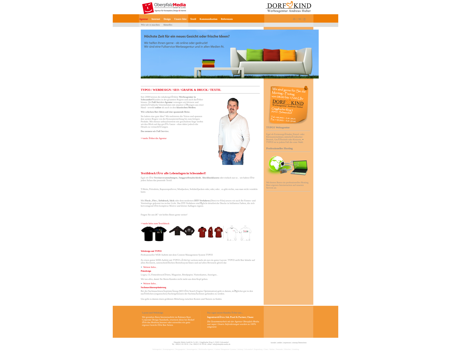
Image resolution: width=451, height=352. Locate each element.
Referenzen (227, 19)
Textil (193, 19)
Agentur (143, 19)
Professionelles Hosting (279, 148)
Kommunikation (208, 19)
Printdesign (146, 271)
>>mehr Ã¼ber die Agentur (153, 138)
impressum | (287, 343)
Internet (156, 19)
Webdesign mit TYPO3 (151, 251)
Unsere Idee (180, 19)
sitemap (295, 343)
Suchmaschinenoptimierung (153, 287)
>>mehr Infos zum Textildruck (155, 223)
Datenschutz (302, 343)
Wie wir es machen (150, 25)
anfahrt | (280, 343)
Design (167, 19)
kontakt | (274, 343)
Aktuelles (167, 25)
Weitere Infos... (150, 267)
